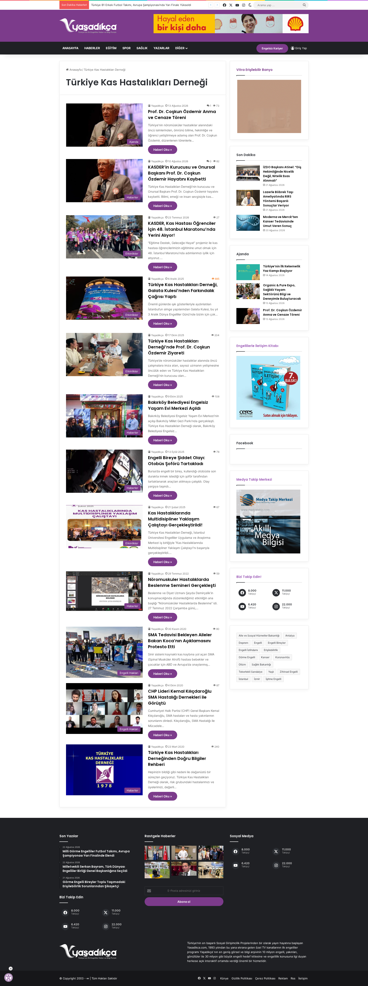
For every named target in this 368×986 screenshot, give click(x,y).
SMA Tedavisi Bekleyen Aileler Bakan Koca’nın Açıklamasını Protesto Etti (180, 641)
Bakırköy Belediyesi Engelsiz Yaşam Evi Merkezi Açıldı (178, 405)
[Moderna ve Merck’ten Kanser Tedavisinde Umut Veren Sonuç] (248, 223)
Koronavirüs (282, 657)
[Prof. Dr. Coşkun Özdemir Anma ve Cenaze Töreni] (248, 316)
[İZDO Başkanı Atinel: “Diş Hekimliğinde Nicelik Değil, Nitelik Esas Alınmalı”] (248, 173)
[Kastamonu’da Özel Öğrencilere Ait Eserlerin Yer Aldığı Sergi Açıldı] (210, 870)
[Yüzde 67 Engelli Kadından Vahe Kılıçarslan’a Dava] (184, 869)
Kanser (265, 657)
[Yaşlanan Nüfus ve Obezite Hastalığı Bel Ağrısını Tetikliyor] (184, 853)
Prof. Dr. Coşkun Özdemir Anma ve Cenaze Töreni (182, 114)
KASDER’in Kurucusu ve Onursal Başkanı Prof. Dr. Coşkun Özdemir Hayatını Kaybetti (181, 173)
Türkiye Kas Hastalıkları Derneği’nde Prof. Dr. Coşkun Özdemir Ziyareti (179, 347)
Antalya (290, 635)
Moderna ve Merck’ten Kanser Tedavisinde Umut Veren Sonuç (280, 221)
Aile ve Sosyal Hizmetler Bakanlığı (259, 635)
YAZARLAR (161, 48)
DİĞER (179, 48)
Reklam (283, 978)
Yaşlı (271, 671)
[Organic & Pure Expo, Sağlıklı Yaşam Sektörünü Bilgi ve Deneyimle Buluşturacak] (248, 291)
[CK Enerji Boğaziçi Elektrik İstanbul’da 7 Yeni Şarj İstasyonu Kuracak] (157, 870)
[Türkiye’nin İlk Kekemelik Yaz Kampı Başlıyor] (248, 272)
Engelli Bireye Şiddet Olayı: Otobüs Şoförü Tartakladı (176, 461)
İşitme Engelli (273, 679)
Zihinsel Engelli (289, 671)
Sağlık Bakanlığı (261, 664)
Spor (126, 48)
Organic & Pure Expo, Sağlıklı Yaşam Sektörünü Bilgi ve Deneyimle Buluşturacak (282, 292)
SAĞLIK (142, 48)
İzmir (257, 679)
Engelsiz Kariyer (272, 48)
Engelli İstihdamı (248, 650)
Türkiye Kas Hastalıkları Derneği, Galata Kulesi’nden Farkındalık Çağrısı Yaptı (183, 291)
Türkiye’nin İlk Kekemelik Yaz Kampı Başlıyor (281, 268)
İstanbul (243, 679)
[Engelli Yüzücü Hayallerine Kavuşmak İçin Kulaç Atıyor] (157, 853)
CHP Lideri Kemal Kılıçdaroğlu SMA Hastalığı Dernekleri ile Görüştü (179, 697)
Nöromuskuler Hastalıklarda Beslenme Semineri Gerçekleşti (182, 582)
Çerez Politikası (265, 978)
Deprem (243, 642)
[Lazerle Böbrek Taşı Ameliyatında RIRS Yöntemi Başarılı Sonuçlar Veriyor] (248, 198)
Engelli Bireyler (277, 642)
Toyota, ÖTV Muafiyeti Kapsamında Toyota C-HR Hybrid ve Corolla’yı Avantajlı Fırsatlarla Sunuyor (155, 5)
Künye (224, 978)
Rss (293, 978)
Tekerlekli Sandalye (250, 671)
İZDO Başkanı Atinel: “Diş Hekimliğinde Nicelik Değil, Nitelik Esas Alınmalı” (282, 174)
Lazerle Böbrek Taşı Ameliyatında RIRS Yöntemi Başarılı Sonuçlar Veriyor (278, 199)
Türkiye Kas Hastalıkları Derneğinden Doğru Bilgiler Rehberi (177, 758)
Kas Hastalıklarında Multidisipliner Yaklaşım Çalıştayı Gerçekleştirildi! (175, 519)
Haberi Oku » (162, 149)
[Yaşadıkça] (88, 25)
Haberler (92, 48)
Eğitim (111, 48)
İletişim (303, 978)
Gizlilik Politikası (241, 978)
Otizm (242, 664)
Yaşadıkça (157, 105)
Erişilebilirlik (271, 650)
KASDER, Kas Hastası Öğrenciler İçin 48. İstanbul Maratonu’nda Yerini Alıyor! (182, 229)
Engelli (258, 642)
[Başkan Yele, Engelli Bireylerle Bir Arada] (210, 853)
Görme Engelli (247, 657)
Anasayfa (70, 48)
